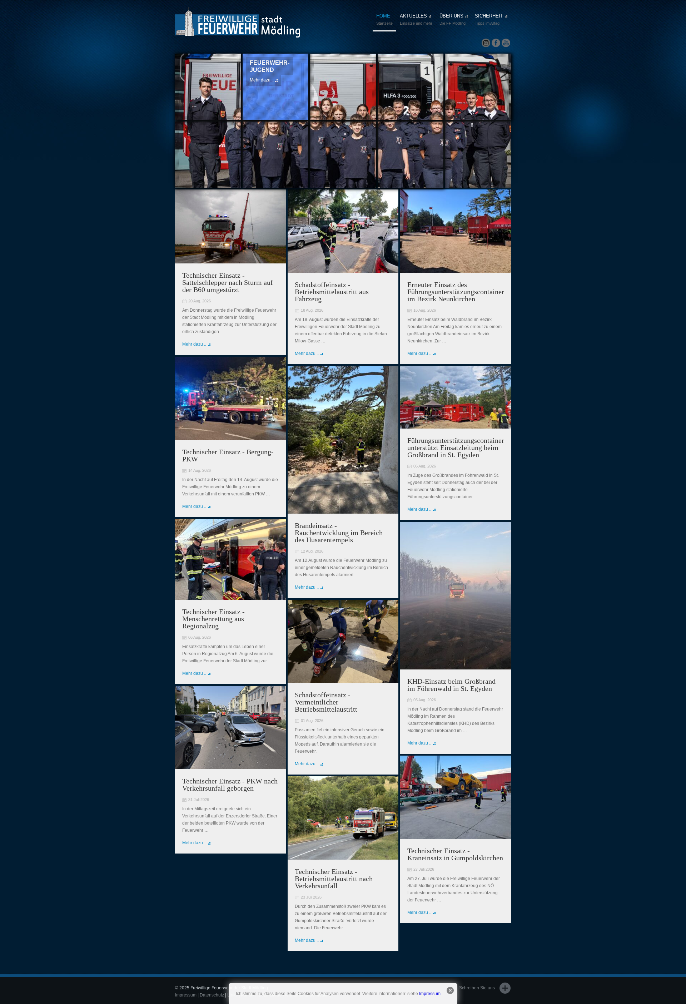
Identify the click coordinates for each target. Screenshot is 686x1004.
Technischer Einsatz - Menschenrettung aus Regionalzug (213, 619)
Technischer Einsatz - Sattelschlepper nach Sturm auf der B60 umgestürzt (227, 282)
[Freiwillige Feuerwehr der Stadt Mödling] (237, 31)
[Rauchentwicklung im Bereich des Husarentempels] (343, 510)
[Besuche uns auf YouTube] (506, 43)
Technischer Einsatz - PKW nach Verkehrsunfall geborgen (230, 784)
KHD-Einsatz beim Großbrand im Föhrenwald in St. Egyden (451, 684)
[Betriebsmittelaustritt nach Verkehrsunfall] (343, 856)
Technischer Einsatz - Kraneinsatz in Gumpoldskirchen (455, 854)
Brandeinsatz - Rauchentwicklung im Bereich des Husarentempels (339, 532)
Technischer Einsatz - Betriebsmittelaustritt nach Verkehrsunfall (334, 878)
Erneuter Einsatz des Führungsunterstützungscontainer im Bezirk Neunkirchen (455, 292)
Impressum (430, 993)
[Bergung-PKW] (230, 436)
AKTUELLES (416, 19)
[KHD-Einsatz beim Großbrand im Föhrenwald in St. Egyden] (455, 666)
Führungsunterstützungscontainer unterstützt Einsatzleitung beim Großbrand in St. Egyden (455, 447)
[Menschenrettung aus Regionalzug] (230, 596)
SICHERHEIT (489, 19)
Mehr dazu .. (329, 72)
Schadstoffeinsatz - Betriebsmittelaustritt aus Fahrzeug (332, 292)
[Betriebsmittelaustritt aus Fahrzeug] (343, 269)
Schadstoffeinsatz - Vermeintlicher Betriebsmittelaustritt (326, 702)
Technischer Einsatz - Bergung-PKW (228, 455)
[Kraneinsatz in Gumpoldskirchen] (455, 835)
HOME (384, 19)
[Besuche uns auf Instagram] (486, 43)
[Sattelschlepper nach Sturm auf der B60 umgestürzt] (230, 260)
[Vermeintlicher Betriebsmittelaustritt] (343, 679)
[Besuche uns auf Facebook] (496, 43)
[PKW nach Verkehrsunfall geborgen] (230, 765)
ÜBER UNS (452, 19)
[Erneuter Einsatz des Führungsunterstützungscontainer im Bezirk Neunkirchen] (455, 269)
